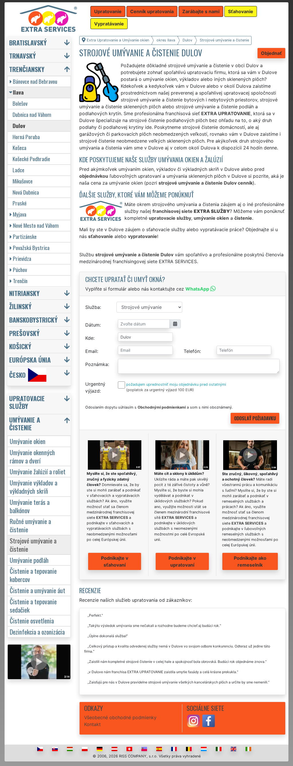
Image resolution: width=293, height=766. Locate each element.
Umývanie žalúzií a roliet (38, 471)
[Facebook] (208, 720)
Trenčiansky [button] (26, 69)
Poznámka (96, 364)
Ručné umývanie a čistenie (30, 525)
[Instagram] (193, 720)
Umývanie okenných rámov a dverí (32, 456)
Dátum (92, 325)
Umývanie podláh (29, 560)
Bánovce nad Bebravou (35, 81)
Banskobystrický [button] (33, 319)
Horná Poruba (26, 137)
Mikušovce (23, 181)
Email (91, 351)
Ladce (18, 170)
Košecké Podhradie (31, 159)
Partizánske (25, 236)
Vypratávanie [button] (109, 24)
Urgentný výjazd (95, 387)
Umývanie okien (27, 441)
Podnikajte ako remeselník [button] (250, 561)
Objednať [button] (271, 53)
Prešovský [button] (24, 333)
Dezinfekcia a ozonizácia (37, 631)
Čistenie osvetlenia (32, 620)
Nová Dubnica (26, 192)
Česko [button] (17, 375)
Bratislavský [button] (28, 42)
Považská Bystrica (31, 247)
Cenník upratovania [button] (152, 11)
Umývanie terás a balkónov (30, 506)
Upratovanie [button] (108, 11)
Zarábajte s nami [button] (200, 11)
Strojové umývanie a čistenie (33, 544)
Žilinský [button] (20, 306)
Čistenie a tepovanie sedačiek (33, 605)
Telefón (192, 351)
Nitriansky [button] (24, 293)
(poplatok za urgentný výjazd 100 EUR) (160, 390)
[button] (40, 403)
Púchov (20, 269)
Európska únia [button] (30, 359)
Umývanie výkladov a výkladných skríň (33, 486)
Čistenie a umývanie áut (37, 590)
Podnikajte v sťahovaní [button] (114, 561)
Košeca (19, 147)
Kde (89, 338)
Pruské (20, 203)
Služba (92, 307)
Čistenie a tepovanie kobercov (33, 575)
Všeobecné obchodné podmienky (120, 717)
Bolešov (20, 103)
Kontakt (92, 724)
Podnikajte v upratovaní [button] (182, 561)
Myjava (19, 214)
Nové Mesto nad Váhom (36, 225)
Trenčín (20, 281)
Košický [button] (20, 346)
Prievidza (22, 258)
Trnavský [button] (22, 55)
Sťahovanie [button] (240, 11)
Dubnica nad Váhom (32, 114)
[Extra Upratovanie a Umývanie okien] (48, 18)
